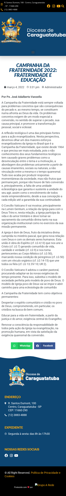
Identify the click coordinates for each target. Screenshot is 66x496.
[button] (62, 6)
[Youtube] (58, 6)
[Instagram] (53, 6)
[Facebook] (48, 6)
